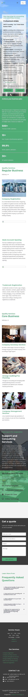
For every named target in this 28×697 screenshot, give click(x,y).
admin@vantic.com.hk (10, 82)
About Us (14, 639)
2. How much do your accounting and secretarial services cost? (13, 594)
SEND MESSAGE (9, 559)
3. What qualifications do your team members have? (12, 599)
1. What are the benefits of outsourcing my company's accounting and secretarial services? (13, 588)
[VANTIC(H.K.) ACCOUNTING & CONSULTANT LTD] (3, 2)
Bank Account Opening (11, 240)
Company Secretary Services (14, 345)
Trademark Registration (12, 285)
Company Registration (11, 199)
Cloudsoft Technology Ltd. (17, 694)
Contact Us (14, 641)
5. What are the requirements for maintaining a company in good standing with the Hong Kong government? (12, 611)
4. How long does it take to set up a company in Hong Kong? (12, 604)
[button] (14, 588)
